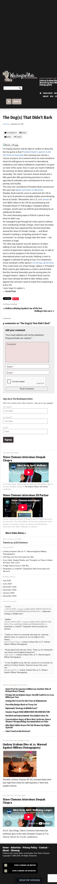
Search (20, 88)
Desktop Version (29, 880)
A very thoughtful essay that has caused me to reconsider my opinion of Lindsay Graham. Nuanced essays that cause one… (28, 665)
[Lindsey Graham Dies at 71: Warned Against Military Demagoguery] (20, 764)
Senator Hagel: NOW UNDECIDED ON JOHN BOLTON (27, 712)
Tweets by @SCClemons (15, 543)
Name (10, 367)
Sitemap (15, 850)
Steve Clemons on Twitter (25, 865)
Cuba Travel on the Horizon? (17, 731)
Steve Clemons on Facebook (24, 871)
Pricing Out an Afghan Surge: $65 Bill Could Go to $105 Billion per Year (29, 696)
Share (18, 137)
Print (24, 133)
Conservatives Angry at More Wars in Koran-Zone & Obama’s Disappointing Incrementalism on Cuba (28, 720)
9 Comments (11, 133)
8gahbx (8, 619)
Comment (11, 344)
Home (41, 93)
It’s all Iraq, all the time (43, 263)
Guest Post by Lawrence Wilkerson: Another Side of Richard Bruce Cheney (28, 690)
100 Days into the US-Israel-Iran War (18, 557)
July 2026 (7, 581)
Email (9, 137)
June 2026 (7, 584)
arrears (46, 199)
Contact (43, 847)
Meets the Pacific (36, 487)
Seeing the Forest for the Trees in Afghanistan (26, 701)
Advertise (16, 847)
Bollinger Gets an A (43, 311)
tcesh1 (7, 607)
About (46, 96)
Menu (16, 101)
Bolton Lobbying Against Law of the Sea (23, 308)
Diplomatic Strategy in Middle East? (21, 708)
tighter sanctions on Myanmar (29, 190)
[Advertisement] (28, 29)
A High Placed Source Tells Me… (16, 566)
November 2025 (9, 590)
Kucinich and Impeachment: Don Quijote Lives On (26, 716)
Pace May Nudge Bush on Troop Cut (21, 705)
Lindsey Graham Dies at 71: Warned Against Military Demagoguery (25, 746)
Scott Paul (6, 124)
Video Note (47, 93)
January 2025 (8, 593)
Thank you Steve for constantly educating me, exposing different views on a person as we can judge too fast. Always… (26, 637)
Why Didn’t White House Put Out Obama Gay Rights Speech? (27, 726)
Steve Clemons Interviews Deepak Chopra (24, 458)
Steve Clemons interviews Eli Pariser (26, 495)
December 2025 (9, 587)
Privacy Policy (30, 847)
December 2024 (9, 596)
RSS (51, 96)
